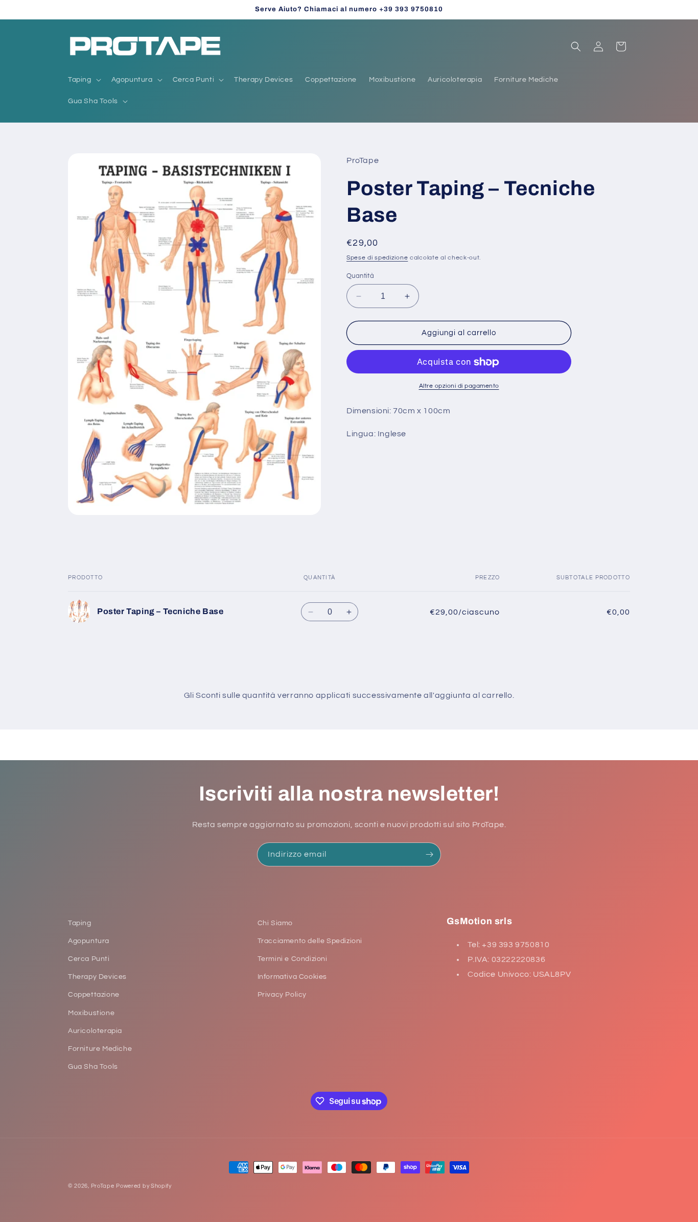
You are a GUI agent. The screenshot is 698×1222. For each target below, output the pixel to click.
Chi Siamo (275, 923)
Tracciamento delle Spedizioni (310, 941)
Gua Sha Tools (93, 1066)
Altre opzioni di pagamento (459, 386)
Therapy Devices (97, 977)
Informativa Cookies (292, 977)
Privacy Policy (282, 995)
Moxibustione (91, 1013)
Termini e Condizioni (293, 958)
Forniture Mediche (100, 1048)
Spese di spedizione (377, 258)
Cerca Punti (89, 958)
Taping (79, 923)
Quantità (360, 275)
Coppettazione (94, 995)
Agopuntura (88, 941)
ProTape (102, 1186)
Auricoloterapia (95, 1031)
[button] (83, 79)
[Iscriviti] (429, 854)
